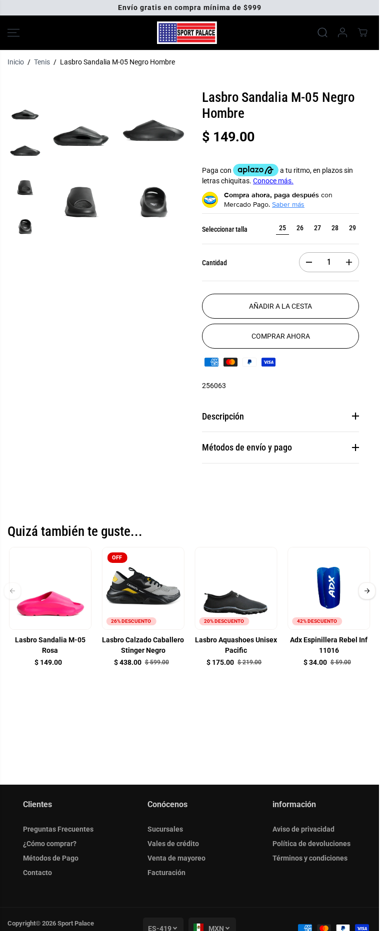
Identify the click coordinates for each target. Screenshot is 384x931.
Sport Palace (76, 923)
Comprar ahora (281, 336)
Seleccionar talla (225, 229)
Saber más (288, 204)
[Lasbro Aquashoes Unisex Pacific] (236, 588)
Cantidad (214, 263)
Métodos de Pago (50, 858)
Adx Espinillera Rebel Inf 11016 (329, 645)
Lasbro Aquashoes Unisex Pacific (236, 645)
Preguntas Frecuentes (58, 829)
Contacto (37, 873)
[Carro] (363, 32)
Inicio (16, 62)
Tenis (42, 62)
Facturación (167, 873)
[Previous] (12, 590)
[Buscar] (323, 32)
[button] (14, 32)
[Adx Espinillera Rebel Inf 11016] (329, 588)
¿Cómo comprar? (49, 844)
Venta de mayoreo (177, 858)
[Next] (367, 590)
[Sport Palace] (187, 32)
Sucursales (165, 829)
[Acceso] (343, 32)
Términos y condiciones (310, 858)
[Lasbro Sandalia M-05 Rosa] (51, 588)
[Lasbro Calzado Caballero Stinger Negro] (143, 588)
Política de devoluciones (311, 844)
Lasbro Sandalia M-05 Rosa (50, 645)
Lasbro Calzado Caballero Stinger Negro (143, 645)
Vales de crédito (173, 844)
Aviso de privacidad (303, 829)
